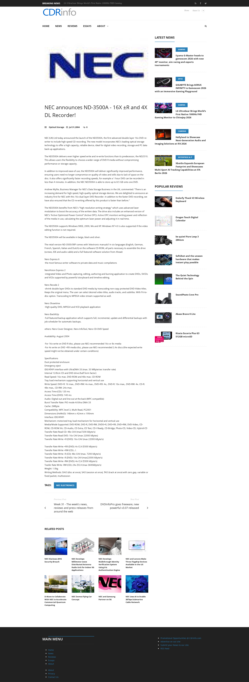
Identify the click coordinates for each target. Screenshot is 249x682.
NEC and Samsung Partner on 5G (107, 598)
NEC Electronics (65, 485)
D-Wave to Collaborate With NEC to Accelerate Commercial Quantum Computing (55, 600)
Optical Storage (56, 127)
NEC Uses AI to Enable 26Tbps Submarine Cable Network (136, 599)
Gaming (181, 49)
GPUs (180, 79)
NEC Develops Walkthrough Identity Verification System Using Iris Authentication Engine (109, 564)
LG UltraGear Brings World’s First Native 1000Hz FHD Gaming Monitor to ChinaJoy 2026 (89, 3)
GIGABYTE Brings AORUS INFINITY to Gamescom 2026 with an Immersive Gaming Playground (180, 88)
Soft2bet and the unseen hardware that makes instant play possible (189, 259)
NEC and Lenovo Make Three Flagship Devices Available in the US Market (136, 563)
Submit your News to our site (175, 645)
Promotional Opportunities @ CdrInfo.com (181, 638)
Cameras (182, 131)
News (58, 26)
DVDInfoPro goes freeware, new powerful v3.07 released (119, 506)
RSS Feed (165, 648)
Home (186, 10)
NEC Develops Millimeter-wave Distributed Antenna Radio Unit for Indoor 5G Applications (83, 564)
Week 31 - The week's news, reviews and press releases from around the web (73, 507)
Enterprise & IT (185, 157)
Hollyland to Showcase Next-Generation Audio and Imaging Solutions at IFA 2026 (180, 140)
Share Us (196, 11)
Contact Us (53, 677)
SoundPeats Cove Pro (187, 294)
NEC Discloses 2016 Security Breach (53, 560)
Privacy (51, 673)
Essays (87, 26)
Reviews (72, 26)
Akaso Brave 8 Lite (186, 313)
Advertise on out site (170, 641)
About (101, 26)
